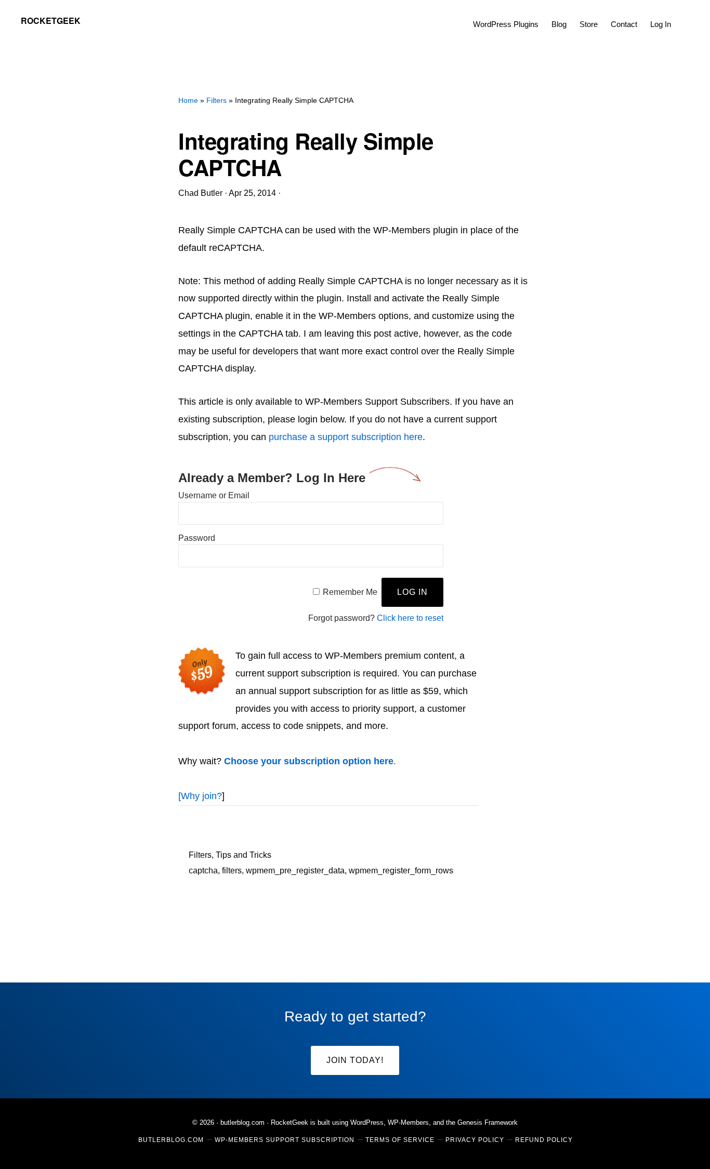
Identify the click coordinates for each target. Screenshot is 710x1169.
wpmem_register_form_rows (401, 870)
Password (196, 538)
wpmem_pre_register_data (295, 870)
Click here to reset (410, 618)
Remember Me (350, 592)
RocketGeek (51, 20)
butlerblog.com (242, 1122)
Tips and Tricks (243, 855)
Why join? (201, 796)
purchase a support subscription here (346, 437)
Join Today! (355, 1060)
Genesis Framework (487, 1122)
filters (232, 870)
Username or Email (213, 495)
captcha (203, 870)
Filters (200, 855)
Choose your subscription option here (308, 761)
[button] (684, 16)
